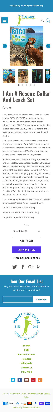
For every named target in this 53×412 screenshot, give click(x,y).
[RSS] (40, 380)
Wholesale (26, 363)
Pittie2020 (26, 372)
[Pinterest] (38, 267)
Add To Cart (26, 240)
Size (26, 225)
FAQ (26, 350)
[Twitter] (14, 267)
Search (26, 345)
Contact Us (26, 367)
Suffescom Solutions (31, 407)
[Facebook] (22, 267)
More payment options (26, 257)
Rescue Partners (26, 354)
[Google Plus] (30, 267)
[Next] (48, 46)
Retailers (26, 358)
